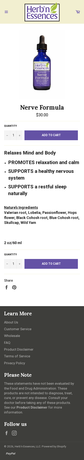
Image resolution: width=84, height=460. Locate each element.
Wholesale (12, 336)
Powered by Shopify (54, 446)
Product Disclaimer (18, 349)
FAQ (7, 343)
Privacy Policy (14, 363)
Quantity (10, 125)
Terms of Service (17, 356)
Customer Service (17, 329)
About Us (11, 322)
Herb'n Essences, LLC (28, 446)
